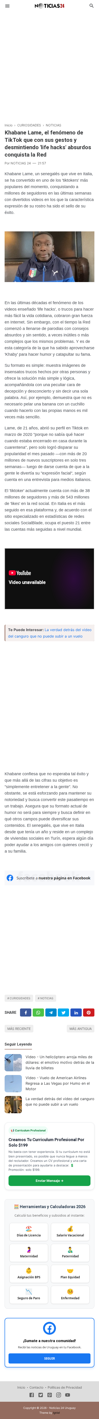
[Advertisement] (49, 64)
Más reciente (19, 1029)
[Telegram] (51, 1012)
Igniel (56, 1412)
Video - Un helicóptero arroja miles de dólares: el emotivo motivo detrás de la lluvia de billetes (60, 1062)
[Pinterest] (88, 1012)
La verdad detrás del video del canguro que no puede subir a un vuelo (60, 1101)
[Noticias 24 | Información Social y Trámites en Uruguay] (49, 5)
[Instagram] (58, 1395)
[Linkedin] (76, 1012)
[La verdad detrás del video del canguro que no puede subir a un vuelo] (13, 1104)
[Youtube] (67, 1395)
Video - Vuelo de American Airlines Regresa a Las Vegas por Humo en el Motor (58, 1083)
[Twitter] (38, 1012)
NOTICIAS (46, 998)
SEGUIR (49, 1358)
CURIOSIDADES (20, 998)
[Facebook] (25, 1012)
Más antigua (81, 1029)
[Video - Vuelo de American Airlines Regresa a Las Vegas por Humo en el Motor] (13, 1083)
